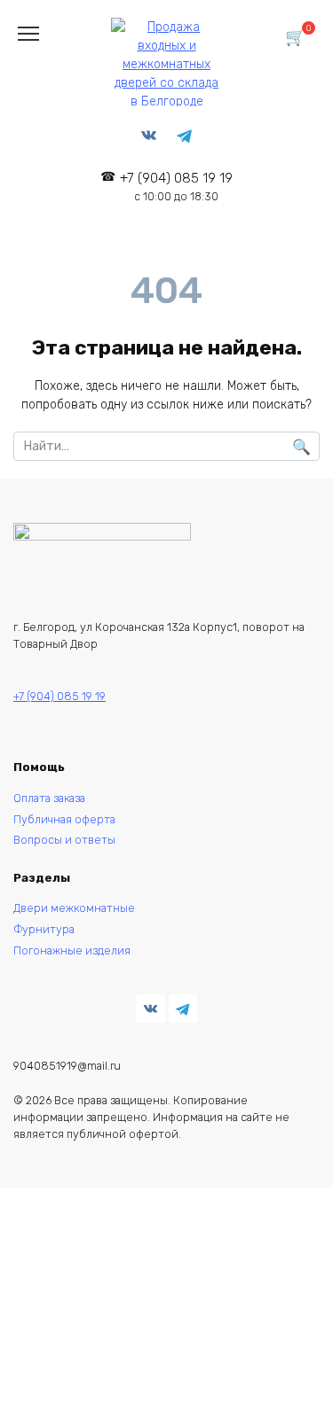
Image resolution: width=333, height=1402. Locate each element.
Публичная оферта (64, 819)
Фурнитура (44, 929)
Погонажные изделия (72, 950)
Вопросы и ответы (64, 839)
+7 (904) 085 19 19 (176, 186)
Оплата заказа (49, 798)
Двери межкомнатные (74, 908)
